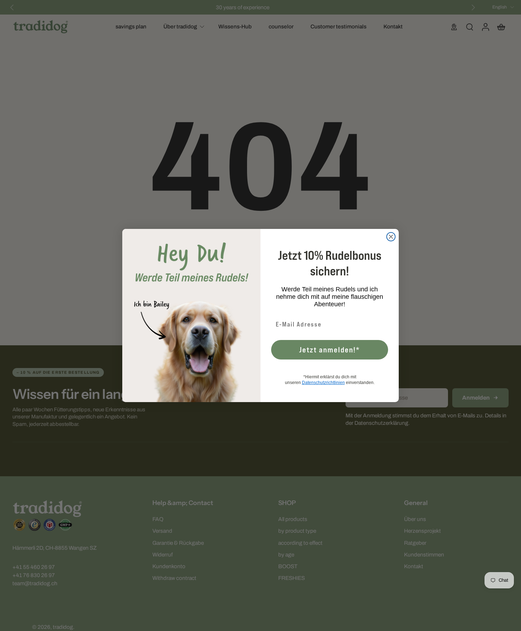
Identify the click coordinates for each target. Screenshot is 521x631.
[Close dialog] (391, 236)
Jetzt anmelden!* (329, 349)
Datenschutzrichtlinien (323, 382)
